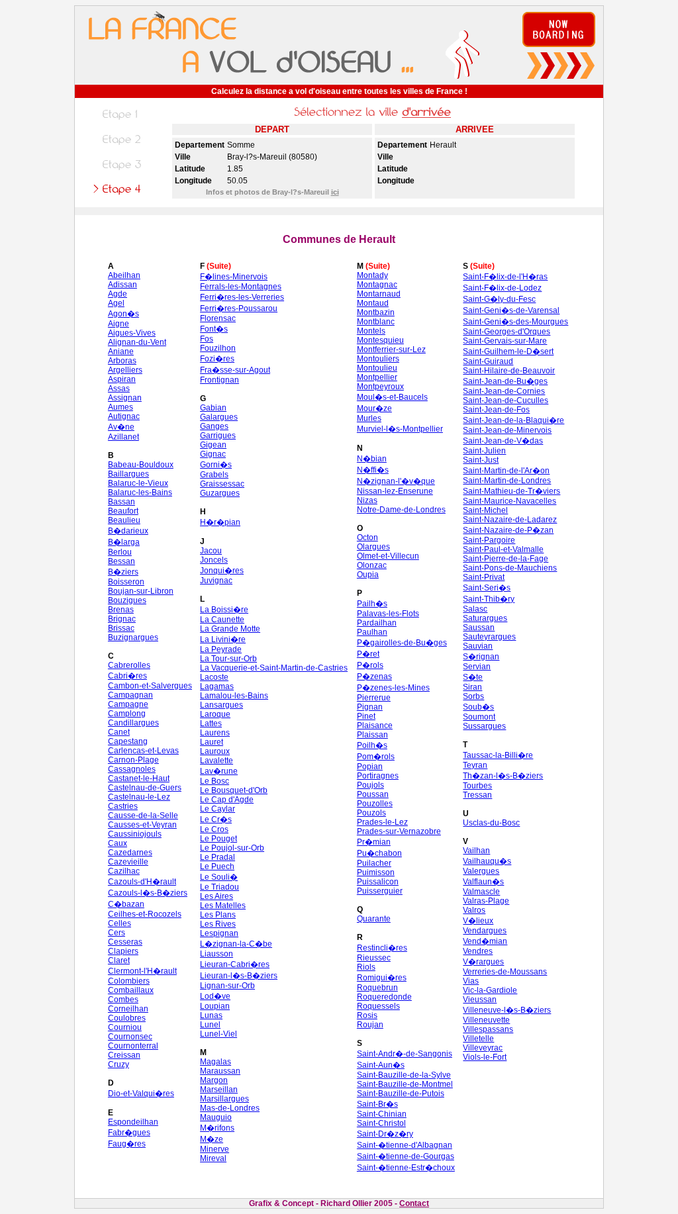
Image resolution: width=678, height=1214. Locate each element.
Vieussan (480, 999)
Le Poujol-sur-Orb (232, 848)
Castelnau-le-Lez (139, 797)
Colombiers (129, 981)
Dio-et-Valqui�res (141, 1093)
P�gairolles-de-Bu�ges (402, 642)
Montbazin (376, 312)
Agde (117, 294)
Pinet (366, 716)
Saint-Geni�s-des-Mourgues (515, 321)
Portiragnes (378, 775)
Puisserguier (380, 891)
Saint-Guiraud (488, 361)
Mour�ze (374, 408)
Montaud (373, 303)
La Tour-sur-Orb (228, 658)
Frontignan (219, 380)
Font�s (214, 329)
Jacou (211, 550)
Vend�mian (485, 941)
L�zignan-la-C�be (236, 944)
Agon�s (123, 313)
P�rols (370, 665)
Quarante (374, 918)
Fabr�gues (129, 1132)
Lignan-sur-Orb (227, 985)
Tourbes (477, 785)
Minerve (214, 1149)
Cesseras (125, 942)
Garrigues (218, 435)
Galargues (219, 417)
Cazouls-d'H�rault (142, 881)
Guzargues (220, 493)
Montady (372, 275)
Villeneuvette (486, 1020)
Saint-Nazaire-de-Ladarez (510, 519)
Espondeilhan (133, 1122)
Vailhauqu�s (487, 861)
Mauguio (216, 1117)
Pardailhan (377, 623)
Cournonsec (130, 1036)
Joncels (214, 560)
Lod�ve (215, 996)
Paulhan (372, 632)
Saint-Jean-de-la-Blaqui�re (513, 420)
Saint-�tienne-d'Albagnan (404, 1145)
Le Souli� (219, 877)
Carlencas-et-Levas (143, 750)
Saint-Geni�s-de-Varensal (511, 310)
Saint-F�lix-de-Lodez (502, 288)
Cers (116, 932)
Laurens (215, 732)
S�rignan (481, 656)
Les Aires (216, 896)
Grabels (214, 474)
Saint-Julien (484, 450)
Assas (119, 388)
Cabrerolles (129, 665)
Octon (367, 537)
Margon (214, 1080)
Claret (119, 960)
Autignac (124, 416)
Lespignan (219, 933)
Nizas (367, 500)
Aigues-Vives (132, 333)
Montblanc (376, 321)
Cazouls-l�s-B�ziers (147, 893)
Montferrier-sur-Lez (391, 349)
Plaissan (372, 734)
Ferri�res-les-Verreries (242, 297)
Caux (117, 843)
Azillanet (123, 437)
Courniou (125, 1027)
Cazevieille (128, 861)
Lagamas (217, 686)
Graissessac (222, 484)
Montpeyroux (380, 386)
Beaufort (123, 511)
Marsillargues (224, 1098)
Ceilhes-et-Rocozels (144, 914)
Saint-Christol (381, 1123)
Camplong (127, 713)
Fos (206, 339)
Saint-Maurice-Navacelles (509, 501)
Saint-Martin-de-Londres (507, 480)
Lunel (210, 1024)
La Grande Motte (230, 628)
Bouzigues (127, 600)
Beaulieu (124, 520)
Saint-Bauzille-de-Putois (400, 1093)
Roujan (370, 1024)
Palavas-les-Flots (388, 613)
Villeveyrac (483, 1047)
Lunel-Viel (218, 1034)
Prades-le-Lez (382, 822)
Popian (370, 766)
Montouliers (378, 358)
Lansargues (221, 705)
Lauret (211, 742)
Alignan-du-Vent (137, 342)
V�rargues (483, 961)
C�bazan (126, 904)
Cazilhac (124, 871)
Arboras (122, 360)
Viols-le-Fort (485, 1057)
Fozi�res (217, 358)
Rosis (367, 1015)
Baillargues (128, 474)
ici (335, 192)
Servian (477, 666)
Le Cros (214, 829)
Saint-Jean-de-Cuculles (505, 400)
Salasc (475, 609)
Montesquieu (380, 340)
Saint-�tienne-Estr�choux (406, 1167)
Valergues (481, 871)
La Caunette (222, 619)
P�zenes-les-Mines (393, 687)
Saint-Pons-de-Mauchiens (510, 568)
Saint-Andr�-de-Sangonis (404, 1053)
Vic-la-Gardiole (490, 990)
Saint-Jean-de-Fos (496, 409)
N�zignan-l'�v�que (396, 481)
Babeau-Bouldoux (140, 464)
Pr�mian (374, 842)
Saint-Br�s (377, 1104)
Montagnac (377, 284)
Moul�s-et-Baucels (392, 397)
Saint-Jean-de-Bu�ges (505, 381)
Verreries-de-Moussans (505, 971)
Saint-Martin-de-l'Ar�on (506, 470)
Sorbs (473, 696)
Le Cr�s (216, 819)
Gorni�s (216, 464)
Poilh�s (372, 745)
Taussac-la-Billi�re (498, 755)
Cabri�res (127, 675)
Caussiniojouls (135, 834)
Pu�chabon (379, 853)
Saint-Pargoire (489, 540)
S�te (473, 677)
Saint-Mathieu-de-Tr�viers (511, 491)
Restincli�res (382, 948)
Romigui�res (382, 977)
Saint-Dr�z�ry (385, 1134)
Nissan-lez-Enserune (395, 491)
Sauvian (478, 646)
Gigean (213, 444)
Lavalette (216, 760)
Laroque (215, 714)
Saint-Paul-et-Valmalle (503, 549)
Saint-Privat (484, 577)
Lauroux (215, 751)
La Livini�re (223, 639)
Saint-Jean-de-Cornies (504, 391)
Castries (123, 806)
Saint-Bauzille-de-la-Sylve (404, 1075)
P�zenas (374, 676)
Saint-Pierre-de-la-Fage (505, 558)
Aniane (121, 351)
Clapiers (123, 951)
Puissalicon (378, 881)
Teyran (475, 765)
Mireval (213, 1158)
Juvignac (216, 580)
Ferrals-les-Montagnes (240, 286)
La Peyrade (221, 649)
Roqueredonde (384, 997)
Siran (472, 687)
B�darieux (128, 531)
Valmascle (481, 891)
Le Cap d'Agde (227, 799)
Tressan (477, 795)
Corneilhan (128, 1008)
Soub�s (478, 707)
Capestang (128, 741)
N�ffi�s (373, 470)
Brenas (121, 609)
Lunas (211, 1015)
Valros (474, 910)
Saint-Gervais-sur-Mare (505, 341)
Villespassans (488, 1029)
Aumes (120, 407)
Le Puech (217, 866)
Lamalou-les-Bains (234, 695)
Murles (369, 418)
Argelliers (125, 370)
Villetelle (478, 1038)
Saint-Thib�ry (488, 599)
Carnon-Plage (133, 760)
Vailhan (476, 850)
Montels (371, 331)
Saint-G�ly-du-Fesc (499, 299)
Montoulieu (377, 368)
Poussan (373, 794)
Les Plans (218, 914)
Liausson (216, 953)
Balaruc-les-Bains (140, 492)
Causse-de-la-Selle (143, 815)
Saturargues (485, 618)
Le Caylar (217, 809)
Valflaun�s (483, 881)
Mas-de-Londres (230, 1108)
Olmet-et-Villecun (388, 556)
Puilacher (374, 863)
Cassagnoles (132, 769)
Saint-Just (481, 460)
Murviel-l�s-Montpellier (400, 429)
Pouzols (371, 812)
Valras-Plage (486, 901)
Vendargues (485, 930)
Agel (116, 303)
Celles (119, 923)
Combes (123, 999)
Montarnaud (379, 294)
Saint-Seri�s (486, 587)
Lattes (211, 723)
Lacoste (214, 677)
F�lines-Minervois (233, 276)
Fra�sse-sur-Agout (235, 370)
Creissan (124, 1055)
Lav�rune (219, 771)
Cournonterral (133, 1046)
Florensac (218, 318)
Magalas (215, 1061)
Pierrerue (374, 697)
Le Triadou (219, 887)
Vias (471, 981)
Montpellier (377, 377)
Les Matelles (223, 905)
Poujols (370, 785)
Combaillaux (131, 990)
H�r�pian (220, 522)
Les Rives (218, 924)
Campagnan (130, 695)
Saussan (479, 627)
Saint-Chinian (382, 1114)
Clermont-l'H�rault (142, 971)
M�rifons (217, 1128)
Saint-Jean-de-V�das (503, 440)
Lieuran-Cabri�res (234, 964)
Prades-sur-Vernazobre (399, 831)
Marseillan (219, 1089)
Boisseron (126, 581)
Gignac (213, 454)
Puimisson (376, 872)
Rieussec (374, 957)
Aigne (118, 323)
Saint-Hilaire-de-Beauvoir (509, 370)
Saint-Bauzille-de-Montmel (405, 1084)
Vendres (478, 951)
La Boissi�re (224, 609)
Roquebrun (377, 987)
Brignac (122, 619)
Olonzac (372, 565)
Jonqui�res (222, 570)
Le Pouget (218, 838)
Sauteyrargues (489, 636)
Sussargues (484, 726)
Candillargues (133, 722)
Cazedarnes (130, 852)
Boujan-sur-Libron (140, 591)
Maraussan (220, 1071)
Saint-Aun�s (381, 1065)
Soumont (479, 717)
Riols (366, 967)
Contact (414, 1203)
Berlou (120, 552)
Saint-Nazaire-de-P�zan (508, 530)
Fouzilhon (218, 348)
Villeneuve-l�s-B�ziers (507, 1010)
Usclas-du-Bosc (491, 822)
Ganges (214, 426)
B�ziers (123, 572)
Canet (119, 732)
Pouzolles (375, 803)
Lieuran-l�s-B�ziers (238, 975)
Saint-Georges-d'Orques (506, 331)
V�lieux (478, 920)
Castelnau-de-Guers (144, 787)
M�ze (211, 1139)
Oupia (368, 574)
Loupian (215, 1006)
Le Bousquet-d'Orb (233, 790)
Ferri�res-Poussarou (238, 308)
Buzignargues (133, 637)
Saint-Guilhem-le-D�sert (508, 351)
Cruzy (118, 1064)
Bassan (121, 501)
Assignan (125, 397)
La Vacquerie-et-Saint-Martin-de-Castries (274, 668)
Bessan (121, 561)
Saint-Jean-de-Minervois (507, 430)
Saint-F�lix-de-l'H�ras (505, 276)
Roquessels (378, 1006)
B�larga (124, 542)
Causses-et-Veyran (142, 824)
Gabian (213, 407)
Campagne (128, 704)
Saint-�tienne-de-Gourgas (405, 1156)
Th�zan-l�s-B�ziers (503, 775)
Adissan (122, 284)
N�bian (372, 458)
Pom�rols (376, 756)
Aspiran (122, 379)
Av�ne (121, 427)
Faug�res (127, 1143)
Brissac (121, 628)
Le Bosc (214, 781)
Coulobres (127, 1018)
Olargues (373, 546)
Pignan (370, 707)
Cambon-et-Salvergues (150, 685)
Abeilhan (124, 275)
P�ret (368, 654)
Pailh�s (372, 603)
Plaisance (375, 725)
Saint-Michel (485, 510)
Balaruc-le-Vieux (138, 483)
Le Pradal (217, 857)
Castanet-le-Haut (139, 778)
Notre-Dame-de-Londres (401, 509)
